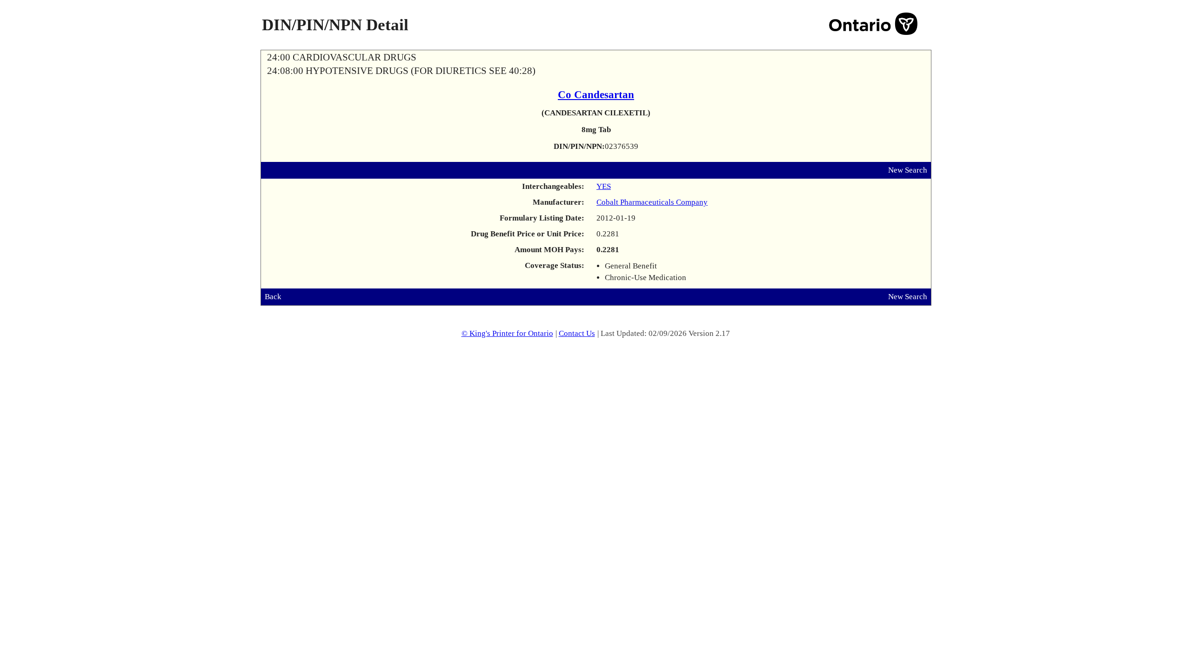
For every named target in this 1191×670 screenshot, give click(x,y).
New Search (907, 170)
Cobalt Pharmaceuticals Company (652, 202)
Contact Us (577, 333)
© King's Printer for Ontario (507, 333)
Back (273, 296)
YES (603, 186)
